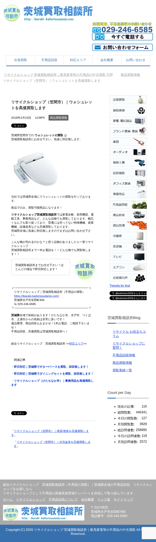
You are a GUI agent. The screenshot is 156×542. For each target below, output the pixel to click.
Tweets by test (119, 285)
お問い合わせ (135, 60)
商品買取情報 (58, 117)
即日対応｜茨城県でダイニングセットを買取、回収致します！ (54, 373)
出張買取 (20, 60)
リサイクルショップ (30, 499)
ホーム (8, 499)
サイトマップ (123, 499)
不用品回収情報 (124, 355)
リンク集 (103, 499)
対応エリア (78, 60)
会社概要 (106, 60)
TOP (58, 75)
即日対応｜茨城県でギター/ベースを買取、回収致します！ (51, 366)
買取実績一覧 (122, 370)
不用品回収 (49, 60)
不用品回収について (63, 499)
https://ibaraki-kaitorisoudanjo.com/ (36, 295)
